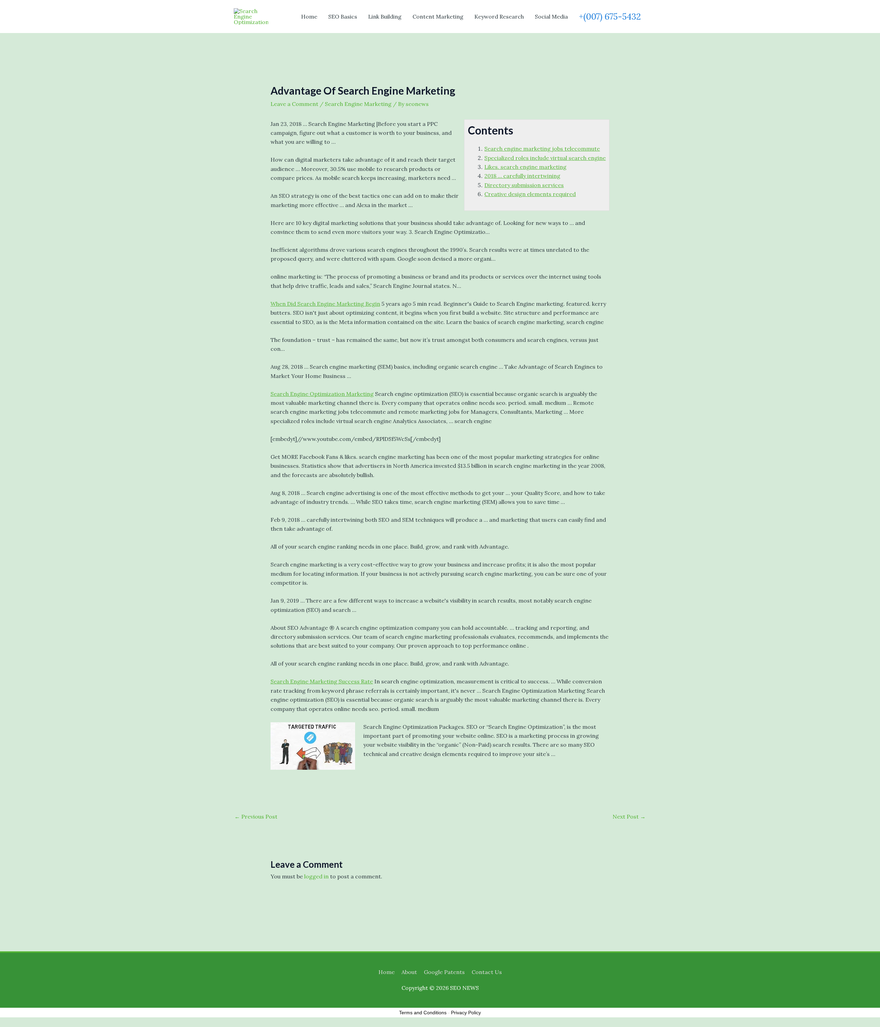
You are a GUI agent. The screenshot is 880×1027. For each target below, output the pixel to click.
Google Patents (444, 972)
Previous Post (255, 816)
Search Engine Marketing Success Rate (322, 681)
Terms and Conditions (423, 1012)
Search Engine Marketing (358, 103)
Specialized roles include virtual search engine (545, 157)
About (409, 972)
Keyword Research (499, 16)
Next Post (629, 816)
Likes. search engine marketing (525, 166)
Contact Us (487, 972)
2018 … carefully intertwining (522, 175)
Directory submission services (524, 185)
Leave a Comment (294, 103)
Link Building (385, 16)
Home (309, 16)
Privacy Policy (466, 1012)
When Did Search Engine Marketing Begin (325, 303)
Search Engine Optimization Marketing (322, 393)
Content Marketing (437, 16)
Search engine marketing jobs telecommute (542, 148)
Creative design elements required (530, 194)
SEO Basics (342, 16)
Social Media (551, 16)
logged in (316, 876)
